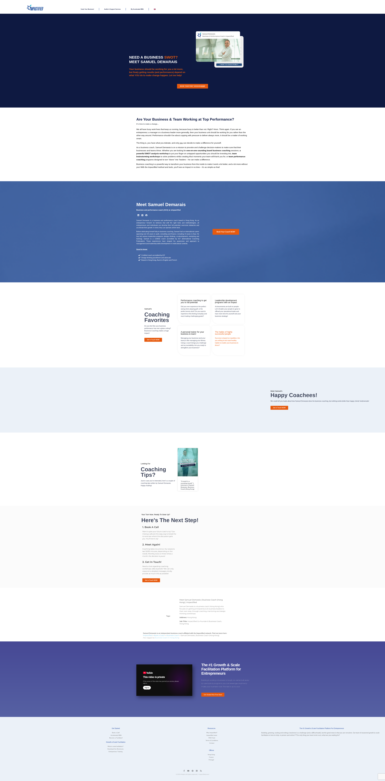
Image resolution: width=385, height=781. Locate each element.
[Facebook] (146, 215)
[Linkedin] (138, 215)
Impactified (147, 635)
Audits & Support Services (112, 9)
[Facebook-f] (184, 771)
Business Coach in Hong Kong (167, 638)
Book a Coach (159, 635)
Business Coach (172, 635)
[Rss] (201, 771)
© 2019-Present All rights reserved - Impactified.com (192, 774)
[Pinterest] (192, 771)
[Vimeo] (142, 215)
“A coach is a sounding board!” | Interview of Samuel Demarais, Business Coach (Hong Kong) (187, 485)
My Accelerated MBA (137, 9)
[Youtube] (188, 771)
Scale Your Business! (87, 9)
